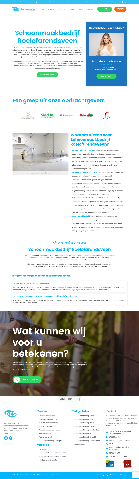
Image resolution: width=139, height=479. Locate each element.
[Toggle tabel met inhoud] (76, 399)
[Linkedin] (10, 438)
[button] (51, 9)
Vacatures (61, 9)
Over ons (72, 9)
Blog (81, 9)
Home (42, 9)
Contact (90, 9)
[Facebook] (6, 438)
